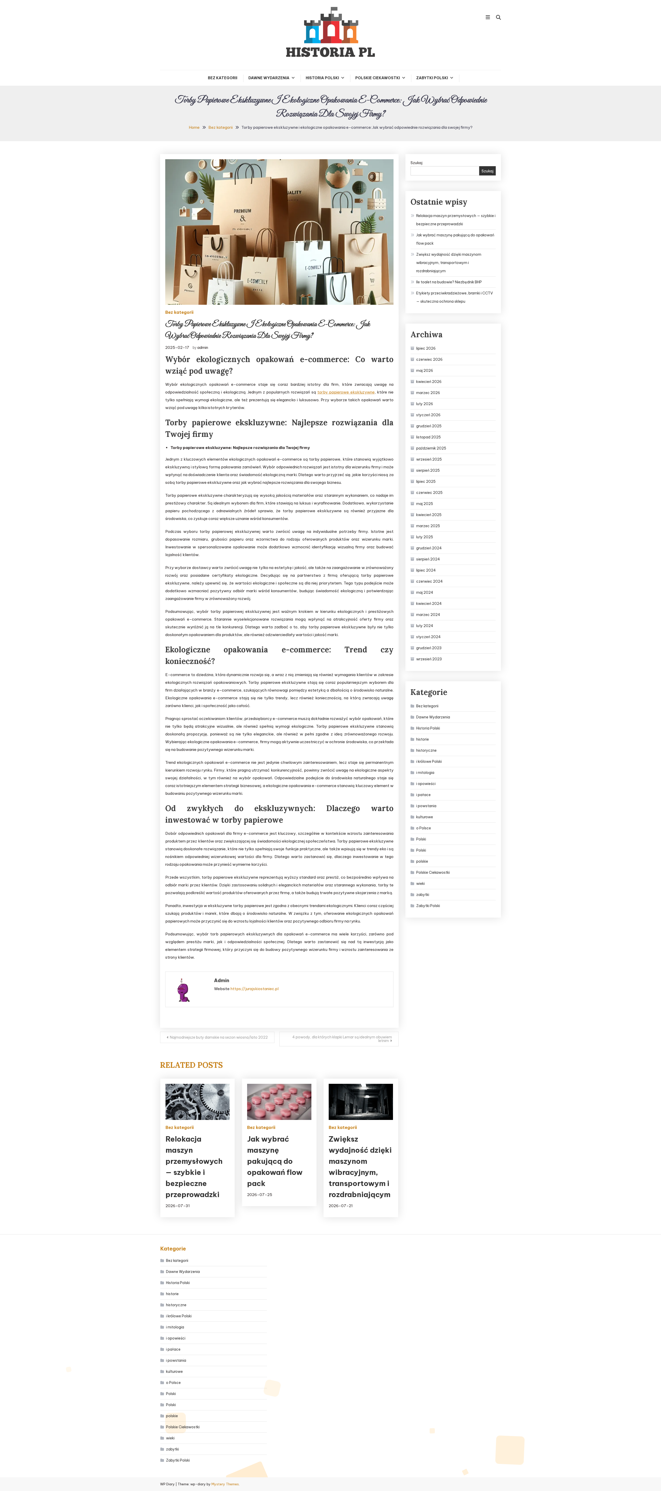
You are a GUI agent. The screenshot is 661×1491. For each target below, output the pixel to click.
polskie (422, 861)
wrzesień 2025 (429, 459)
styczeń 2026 (428, 415)
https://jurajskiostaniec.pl (254, 988)
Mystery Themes (225, 1484)
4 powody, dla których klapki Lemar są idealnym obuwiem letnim (342, 1039)
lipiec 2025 (426, 481)
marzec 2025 (428, 526)
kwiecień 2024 (429, 603)
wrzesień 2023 (429, 659)
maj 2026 (424, 370)
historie (422, 739)
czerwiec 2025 (429, 492)
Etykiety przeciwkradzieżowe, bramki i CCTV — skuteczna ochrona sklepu (454, 297)
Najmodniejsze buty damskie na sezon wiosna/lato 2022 (219, 1037)
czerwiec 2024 (429, 581)
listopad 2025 (428, 437)
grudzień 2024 (429, 548)
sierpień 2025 (428, 470)
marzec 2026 (428, 392)
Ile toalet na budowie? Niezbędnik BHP (449, 282)
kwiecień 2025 (429, 514)
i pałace (423, 794)
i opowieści (426, 783)
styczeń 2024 (428, 637)
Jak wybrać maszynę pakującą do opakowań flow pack (275, 1161)
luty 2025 (424, 537)
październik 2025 (431, 448)
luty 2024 (424, 625)
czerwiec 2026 (429, 359)
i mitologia (425, 772)
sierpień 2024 (428, 559)
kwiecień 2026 (429, 381)
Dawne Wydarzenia (268, 78)
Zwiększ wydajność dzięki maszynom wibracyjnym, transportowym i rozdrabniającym (448, 262)
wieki (420, 883)
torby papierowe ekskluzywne (345, 392)
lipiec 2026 (426, 348)
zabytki (422, 894)
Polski (421, 839)
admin (202, 347)
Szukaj (416, 162)
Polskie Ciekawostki (377, 78)
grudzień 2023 (429, 648)
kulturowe (424, 817)
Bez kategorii (222, 78)
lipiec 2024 (426, 570)
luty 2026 (424, 404)
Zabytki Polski (432, 78)
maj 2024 (424, 592)
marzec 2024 (428, 614)
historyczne (426, 750)
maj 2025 (424, 503)
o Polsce (423, 828)
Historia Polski (322, 78)
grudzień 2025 (429, 426)
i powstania (426, 806)
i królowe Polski (429, 761)
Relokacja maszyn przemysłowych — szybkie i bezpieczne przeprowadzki (455, 219)
